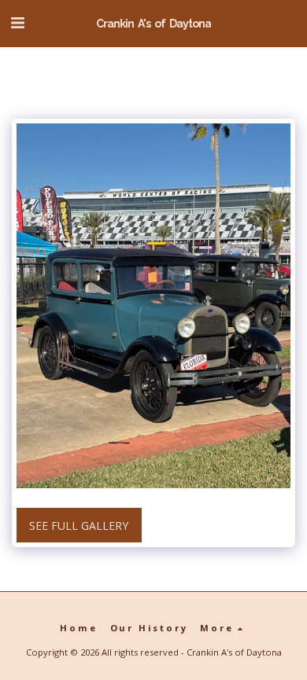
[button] (17, 22)
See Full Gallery (78, 525)
